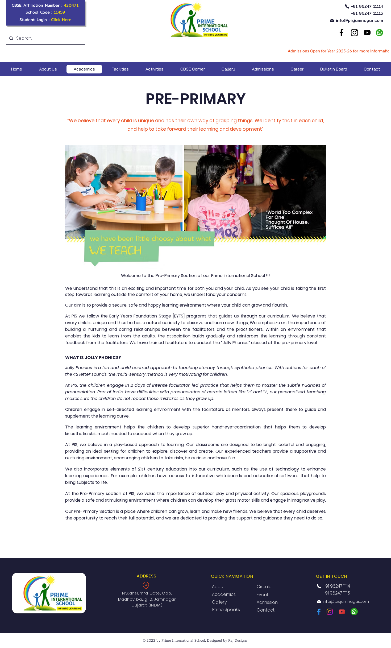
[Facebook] (341, 32)
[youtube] (367, 32)
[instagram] (330, 611)
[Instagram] (354, 32)
